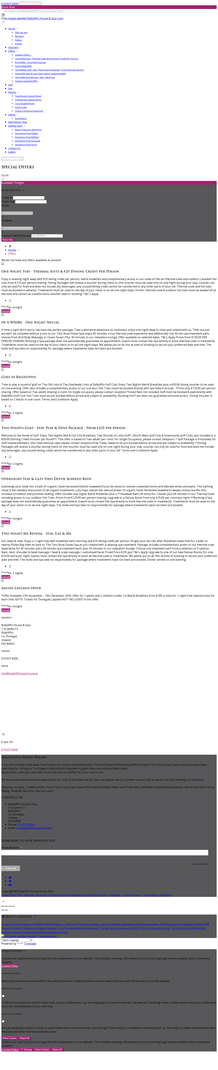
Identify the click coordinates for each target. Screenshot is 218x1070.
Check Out (7, 201)
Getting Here (15, 125)
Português (155, 928)
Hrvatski (17, 928)
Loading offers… (23, 54)
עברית (60, 928)
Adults (5, 205)
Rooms (12, 92)
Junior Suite (21, 107)
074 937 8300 (9, 4)
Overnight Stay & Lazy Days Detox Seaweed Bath (40, 73)
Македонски (130, 924)
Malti (163, 924)
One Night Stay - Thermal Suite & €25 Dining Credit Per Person (46, 58)
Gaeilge (94, 924)
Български (174, 924)
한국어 (143, 928)
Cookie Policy (131, 895)
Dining (12, 114)
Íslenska (69, 928)
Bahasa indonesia (34, 928)
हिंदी (207, 924)
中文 (65, 932)
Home (12, 28)
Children (6, 220)
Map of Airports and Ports (28, 129)
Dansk (5, 924)
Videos (18, 39)
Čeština (200, 924)
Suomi (74, 924)
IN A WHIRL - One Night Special (30, 62)
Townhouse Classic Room (28, 96)
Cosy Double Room (25, 103)
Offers (12, 51)
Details (5, 311)
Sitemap (115, 895)
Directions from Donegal (27, 140)
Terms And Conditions (157, 895)
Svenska (6, 932)
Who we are (21, 32)
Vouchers (13, 47)
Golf (10, 84)
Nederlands (91, 928)
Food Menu (21, 118)
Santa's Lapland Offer (26, 81)
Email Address (11, 847)
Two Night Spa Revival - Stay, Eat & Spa (35, 77)
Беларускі (188, 924)
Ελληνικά (27, 924)
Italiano (51, 928)
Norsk (80, 928)
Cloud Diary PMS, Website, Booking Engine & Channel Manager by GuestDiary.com (54, 895)
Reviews (19, 36)
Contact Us (14, 148)
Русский (189, 928)
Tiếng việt (177, 928)
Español (49, 924)
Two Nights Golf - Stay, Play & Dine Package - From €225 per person (49, 69)
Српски (17, 932)
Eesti (58, 924)
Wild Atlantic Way (17, 122)
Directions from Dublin (26, 133)
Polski (166, 928)
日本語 (134, 928)
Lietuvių (105, 924)
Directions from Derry (26, 144)
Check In (6, 197)
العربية (65, 924)
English (38, 924)
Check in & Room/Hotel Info (29, 110)
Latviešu (116, 924)
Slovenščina (39, 932)
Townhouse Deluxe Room (28, 99)
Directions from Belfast (27, 137)
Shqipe (27, 932)
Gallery (12, 152)
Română (200, 928)
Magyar (6, 928)
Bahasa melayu (149, 924)
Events (18, 43)
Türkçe (104, 928)
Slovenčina (55, 932)
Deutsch (15, 924)
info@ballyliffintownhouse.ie (19, 673)
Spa (10, 88)
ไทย (112, 928)
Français (84, 924)
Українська (122, 928)
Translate (30, 943)
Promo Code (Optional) (16, 236)
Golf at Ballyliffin (23, 66)
